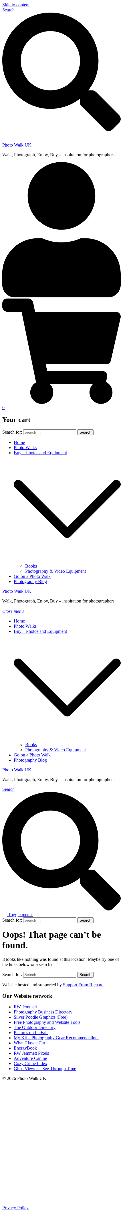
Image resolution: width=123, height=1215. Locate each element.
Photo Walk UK (16, 145)
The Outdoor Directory (34, 1027)
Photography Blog (30, 581)
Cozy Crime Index (30, 1063)
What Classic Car (29, 1042)
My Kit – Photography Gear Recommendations (56, 1037)
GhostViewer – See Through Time (45, 1068)
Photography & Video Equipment (55, 571)
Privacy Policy (15, 1207)
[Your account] (61, 295)
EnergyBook (25, 1048)
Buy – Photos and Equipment (40, 452)
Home (19, 442)
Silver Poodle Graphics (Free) (41, 1017)
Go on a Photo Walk (32, 576)
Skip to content (15, 4)
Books (31, 566)
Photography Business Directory (43, 1011)
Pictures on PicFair (31, 1032)
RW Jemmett (25, 1006)
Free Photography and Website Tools (47, 1022)
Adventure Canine (30, 1058)
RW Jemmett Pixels (31, 1053)
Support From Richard (83, 984)
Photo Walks (25, 447)
